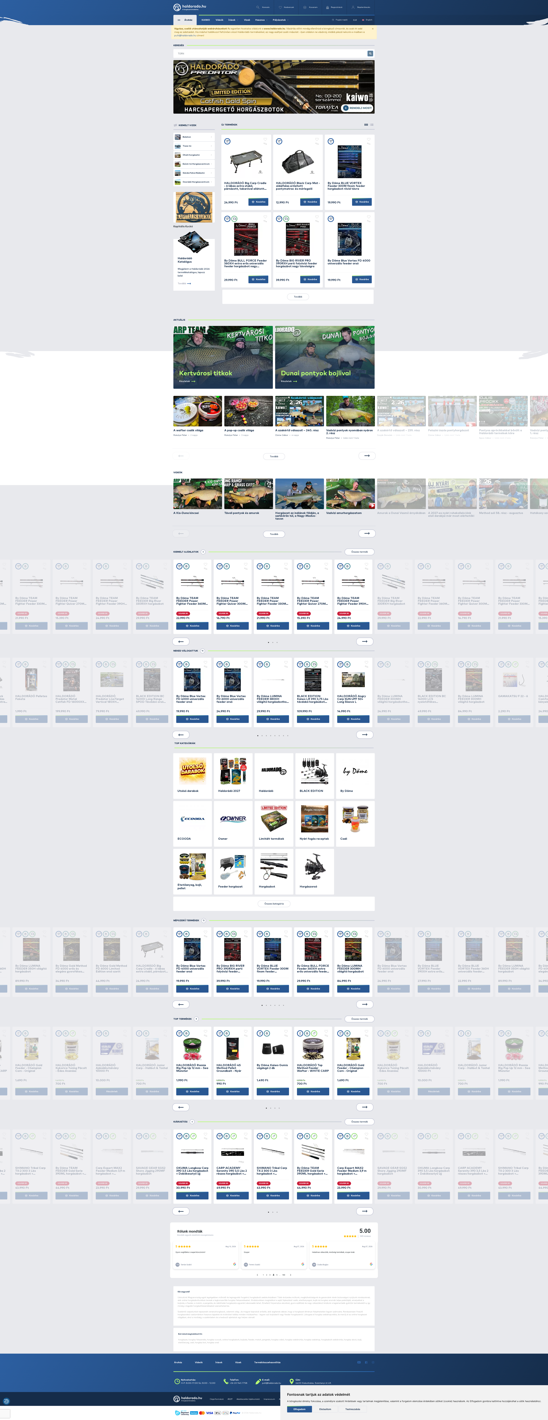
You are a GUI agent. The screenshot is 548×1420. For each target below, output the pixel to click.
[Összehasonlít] (265, 144)
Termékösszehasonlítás (267, 1362)
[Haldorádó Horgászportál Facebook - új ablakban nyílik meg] (366, 1362)
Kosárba (260, 202)
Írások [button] (231, 20)
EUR (355, 20)
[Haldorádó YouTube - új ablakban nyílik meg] (359, 1362)
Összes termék (359, 552)
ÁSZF (230, 1399)
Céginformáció (217, 1399)
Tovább (298, 297)
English (369, 20)
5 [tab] (275, 735)
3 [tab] (277, 642)
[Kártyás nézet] (366, 124)
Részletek (112, 1091)
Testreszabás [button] (352, 1409)
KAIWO (206, 20)
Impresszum (269, 1399)
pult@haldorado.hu (185, 35)
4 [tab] (270, 735)
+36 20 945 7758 (238, 1383)
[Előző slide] (181, 642)
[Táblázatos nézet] (372, 124)
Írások (218, 1362)
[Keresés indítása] (370, 53)
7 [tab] (283, 735)
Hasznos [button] (260, 20)
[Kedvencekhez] (265, 139)
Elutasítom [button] (325, 1409)
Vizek (247, 20)
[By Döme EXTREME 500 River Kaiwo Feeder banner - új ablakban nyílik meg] (274, 87)
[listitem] (197, 416)
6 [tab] (279, 735)
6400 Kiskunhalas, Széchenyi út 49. (313, 1383)
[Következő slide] (367, 456)
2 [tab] (272, 642)
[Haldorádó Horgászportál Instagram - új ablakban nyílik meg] (373, 1362)
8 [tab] (287, 735)
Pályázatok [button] (279, 20)
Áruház (178, 1362)
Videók (219, 20)
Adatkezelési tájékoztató (248, 1399)
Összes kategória (274, 904)
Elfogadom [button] (300, 1409)
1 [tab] (268, 642)
